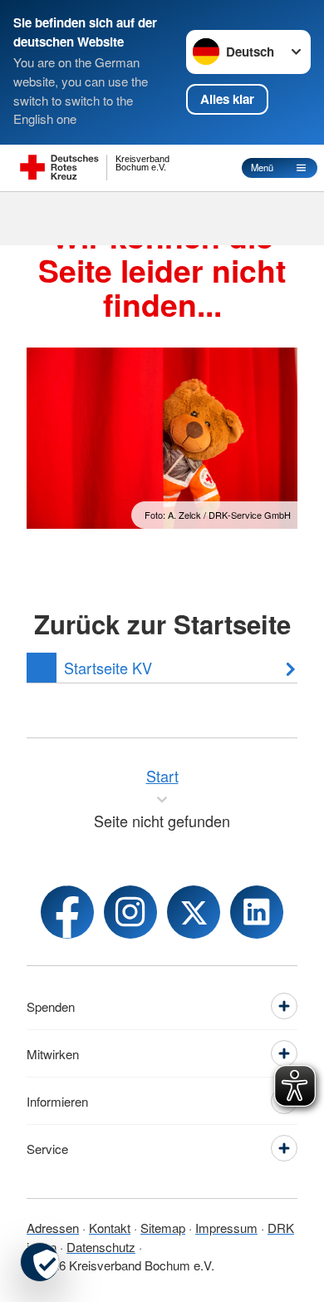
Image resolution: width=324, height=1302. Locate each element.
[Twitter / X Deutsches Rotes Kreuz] (193, 912)
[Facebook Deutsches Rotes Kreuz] (67, 912)
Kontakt (109, 1227)
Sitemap (162, 1227)
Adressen (53, 1227)
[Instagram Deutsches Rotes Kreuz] (130, 912)
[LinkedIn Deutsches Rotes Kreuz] (256, 912)
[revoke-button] (40, 1262)
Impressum (226, 1227)
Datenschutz (100, 1246)
